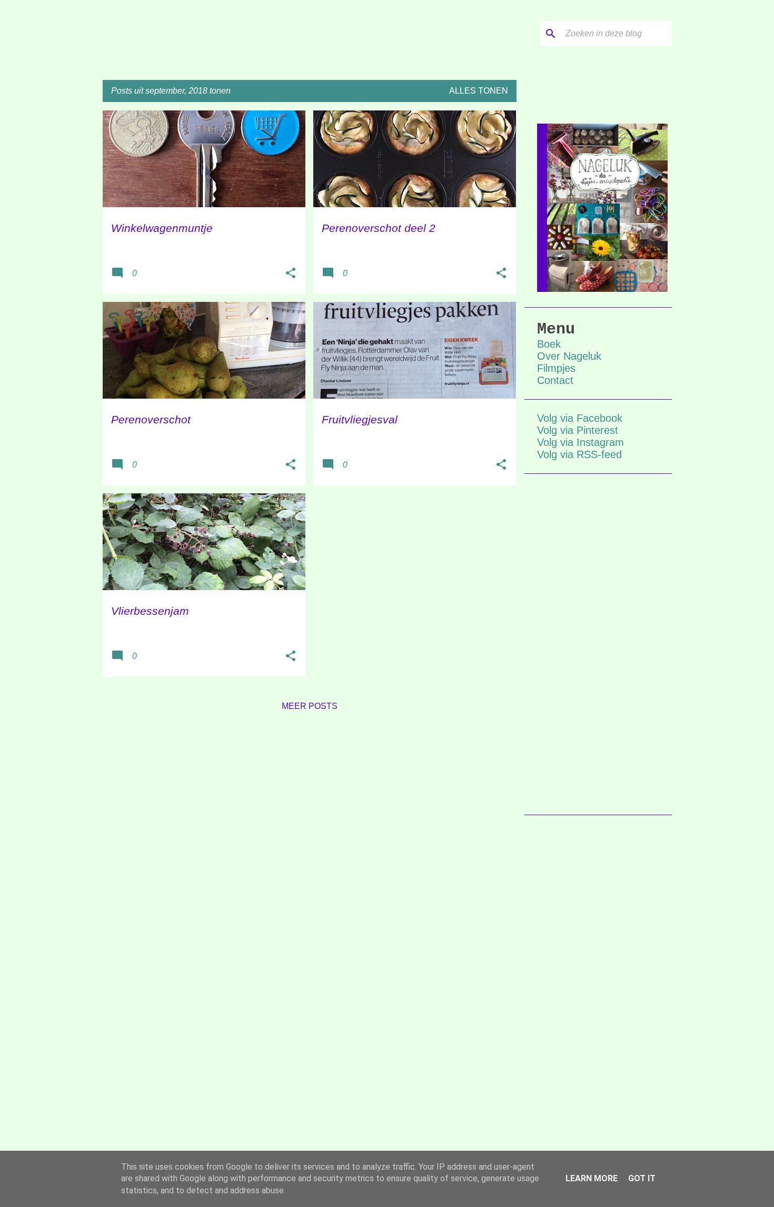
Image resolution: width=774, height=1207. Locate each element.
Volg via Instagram (580, 442)
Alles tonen (478, 90)
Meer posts (310, 706)
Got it (642, 1178)
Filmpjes (556, 368)
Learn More (591, 1178)
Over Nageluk (569, 356)
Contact (555, 380)
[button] (290, 274)
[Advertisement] (598, 644)
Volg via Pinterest (577, 430)
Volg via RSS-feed (579, 454)
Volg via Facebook (579, 418)
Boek (549, 344)
